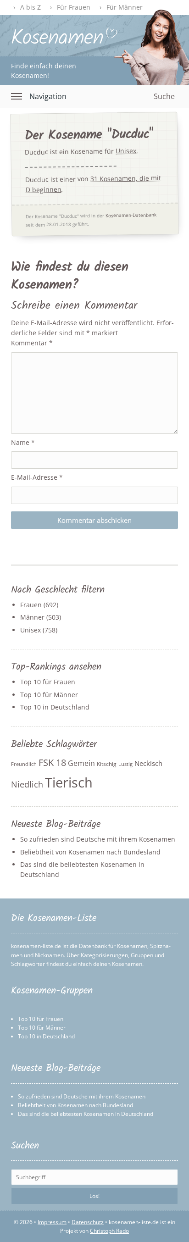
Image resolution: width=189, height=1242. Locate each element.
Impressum (52, 1222)
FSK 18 (52, 762)
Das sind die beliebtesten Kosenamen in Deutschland (85, 1114)
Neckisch (148, 763)
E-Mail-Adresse (37, 477)
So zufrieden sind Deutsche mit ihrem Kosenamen (97, 839)
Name (23, 442)
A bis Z (30, 7)
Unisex (126, 151)
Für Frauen (73, 7)
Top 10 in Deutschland (54, 707)
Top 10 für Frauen (47, 681)
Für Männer (124, 7)
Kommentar (32, 342)
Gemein (81, 763)
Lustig (125, 764)
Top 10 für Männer (49, 694)
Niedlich (27, 784)
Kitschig (107, 764)
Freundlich (24, 764)
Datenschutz (88, 1222)
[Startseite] (64, 42)
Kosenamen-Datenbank (131, 214)
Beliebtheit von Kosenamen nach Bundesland (90, 852)
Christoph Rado (109, 1231)
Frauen (31, 604)
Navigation (48, 96)
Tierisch (69, 782)
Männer (32, 617)
